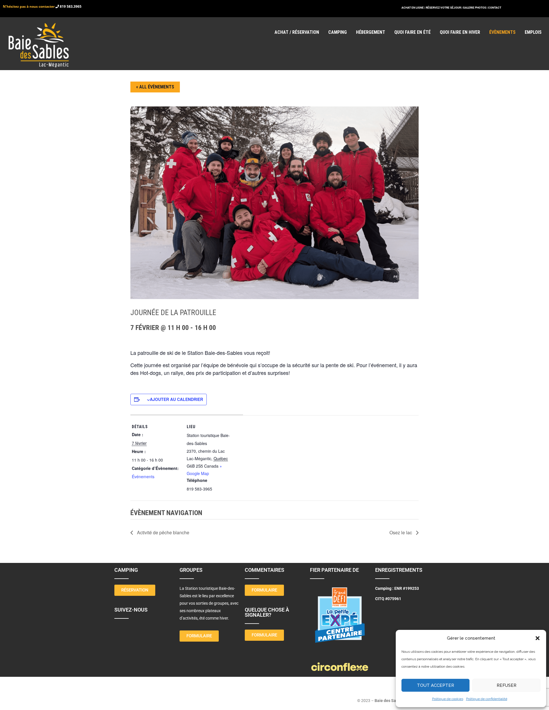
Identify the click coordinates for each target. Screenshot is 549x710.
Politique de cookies (447, 699)
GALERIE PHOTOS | (475, 7)
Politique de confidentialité (486, 699)
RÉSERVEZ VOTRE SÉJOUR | (444, 7)
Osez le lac (401, 532)
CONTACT (494, 7)
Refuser (506, 685)
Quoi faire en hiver (460, 32)
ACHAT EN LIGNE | (413, 7)
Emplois (533, 32)
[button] (537, 638)
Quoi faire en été (412, 32)
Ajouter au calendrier (176, 399)
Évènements (502, 32)
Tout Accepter (435, 685)
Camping (337, 32)
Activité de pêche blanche (162, 532)
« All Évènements (155, 87)
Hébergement (370, 32)
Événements (143, 476)
